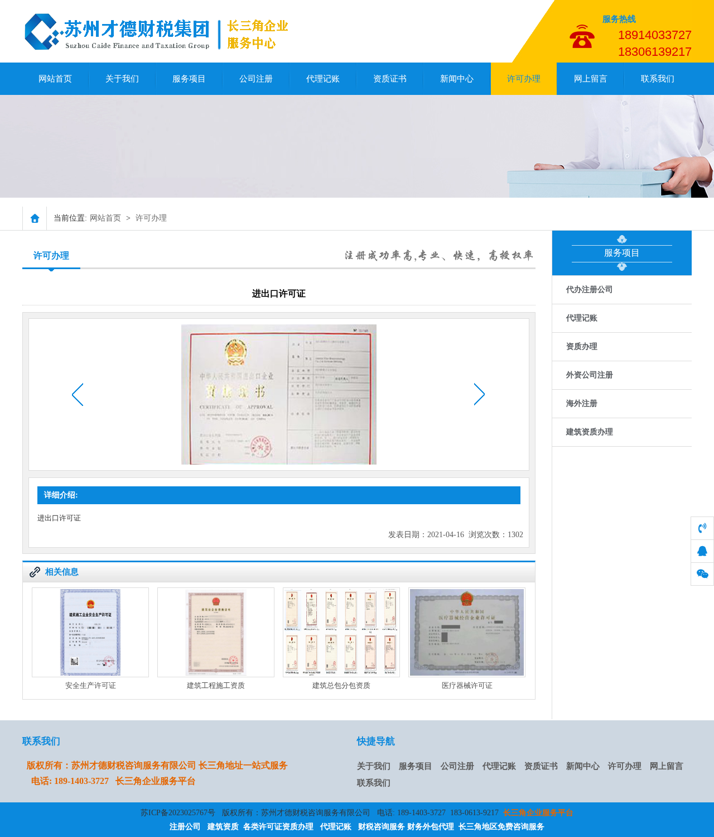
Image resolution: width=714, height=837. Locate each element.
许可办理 (524, 78)
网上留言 (590, 78)
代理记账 (323, 78)
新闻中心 (457, 78)
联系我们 (657, 78)
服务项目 (189, 78)
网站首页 (55, 78)
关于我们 (122, 78)
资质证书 (390, 78)
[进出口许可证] (161, 52)
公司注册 (256, 78)
